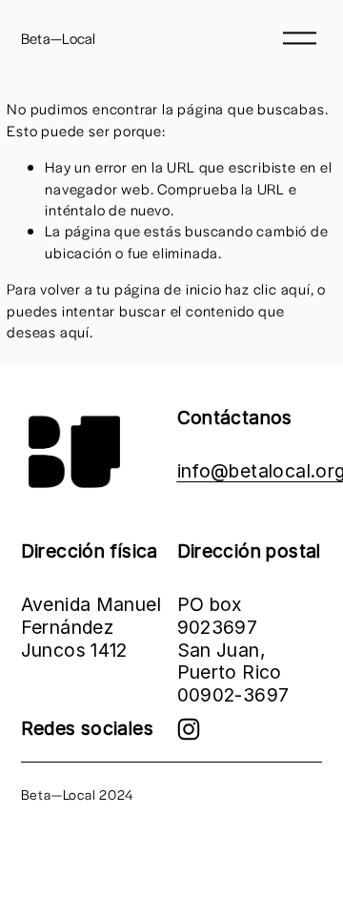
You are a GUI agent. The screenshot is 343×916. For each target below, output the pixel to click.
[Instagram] (188, 729)
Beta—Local (58, 38)
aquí (75, 331)
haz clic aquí (267, 288)
